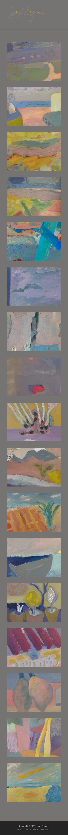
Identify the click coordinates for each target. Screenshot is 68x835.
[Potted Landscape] (34, 620)
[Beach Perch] (34, 125)
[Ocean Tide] (34, 575)
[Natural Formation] (34, 440)
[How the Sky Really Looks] (34, 305)
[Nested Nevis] (34, 485)
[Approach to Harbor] (34, 79)
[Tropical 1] (34, 756)
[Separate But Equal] (34, 711)
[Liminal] (34, 395)
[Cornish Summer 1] (34, 170)
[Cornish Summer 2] (34, 215)
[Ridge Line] (34, 665)
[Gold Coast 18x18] (34, 260)
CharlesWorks (45, 830)
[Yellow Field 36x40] (34, 801)
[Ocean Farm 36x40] (34, 530)
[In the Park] (34, 350)
